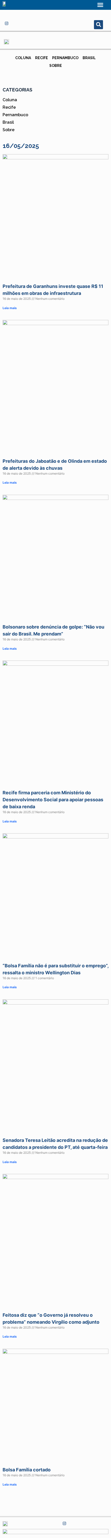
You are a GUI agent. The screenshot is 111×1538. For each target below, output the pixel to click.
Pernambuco (65, 58)
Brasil (89, 58)
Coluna (23, 58)
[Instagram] (6, 23)
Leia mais (10, 308)
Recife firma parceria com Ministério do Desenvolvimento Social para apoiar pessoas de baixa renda (53, 799)
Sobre (55, 66)
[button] (100, 5)
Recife (41, 58)
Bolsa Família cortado (27, 1469)
